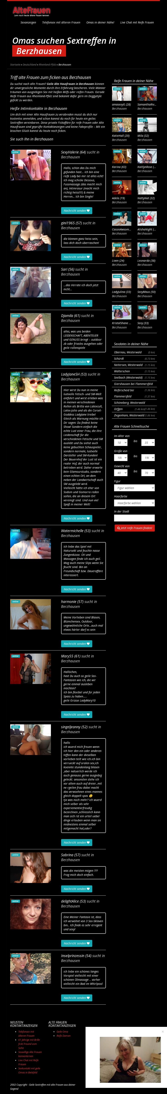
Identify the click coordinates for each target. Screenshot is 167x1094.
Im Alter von (122, 436)
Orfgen (129, 409)
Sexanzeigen (28, 22)
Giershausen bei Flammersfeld (134, 384)
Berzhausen (70, 157)
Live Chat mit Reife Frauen (137, 22)
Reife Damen (63, 1035)
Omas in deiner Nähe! (100, 22)
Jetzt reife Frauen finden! (136, 528)
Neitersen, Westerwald (134, 365)
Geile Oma (62, 1031)
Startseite (15, 64)
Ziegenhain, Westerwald (134, 415)
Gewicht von (122, 466)
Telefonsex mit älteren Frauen (61, 22)
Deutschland (29, 64)
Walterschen (134, 371)
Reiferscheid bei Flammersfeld (134, 393)
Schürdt (134, 358)
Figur (117, 481)
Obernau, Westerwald (134, 352)
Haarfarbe (120, 496)
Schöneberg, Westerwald (134, 403)
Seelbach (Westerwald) (134, 377)
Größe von (120, 451)
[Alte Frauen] (31, 10)
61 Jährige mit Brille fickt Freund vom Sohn (29, 1044)
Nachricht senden (75, 210)
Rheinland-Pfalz (47, 64)
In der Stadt (121, 511)
